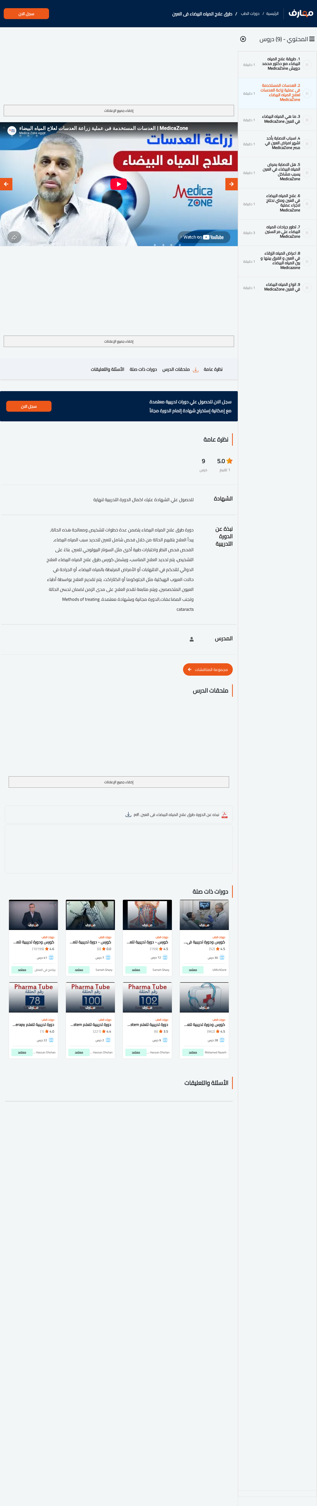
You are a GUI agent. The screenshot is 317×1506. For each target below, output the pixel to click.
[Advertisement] (119, 68)
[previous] (231, 184)
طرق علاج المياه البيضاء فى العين (202, 14)
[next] (6, 184)
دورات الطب (250, 13)
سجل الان (26, 13)
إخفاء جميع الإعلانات (118, 110)
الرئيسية (272, 13)
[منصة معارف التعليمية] (301, 13)
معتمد (193, 970)
